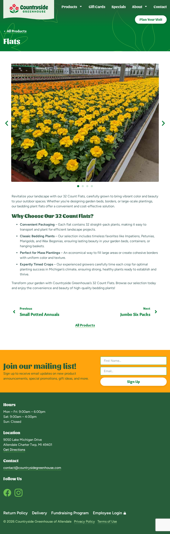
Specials (119, 6)
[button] (6, 123)
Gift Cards (97, 6)
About (137, 6)
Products (69, 6)
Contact (160, 6)
